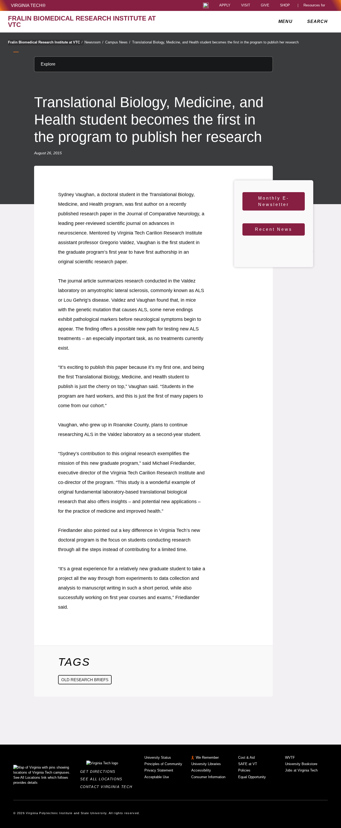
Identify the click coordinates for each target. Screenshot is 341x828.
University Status (157, 758)
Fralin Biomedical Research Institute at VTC (45, 42)
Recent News (273, 229)
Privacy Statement (158, 770)
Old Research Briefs (84, 679)
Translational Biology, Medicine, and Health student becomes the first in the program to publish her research (215, 42)
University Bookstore (301, 764)
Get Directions (99, 772)
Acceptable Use (156, 777)
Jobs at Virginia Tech (301, 770)
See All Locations (102, 779)
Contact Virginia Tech (107, 787)
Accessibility (201, 770)
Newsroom (93, 42)
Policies (244, 770)
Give (265, 5)
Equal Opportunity (252, 777)
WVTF (290, 758)
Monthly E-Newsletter (273, 201)
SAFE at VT (247, 764)
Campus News (117, 42)
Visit (245, 5)
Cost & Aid (246, 758)
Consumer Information (208, 777)
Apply (224, 5)
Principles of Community (163, 764)
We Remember (207, 758)
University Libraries (206, 764)
